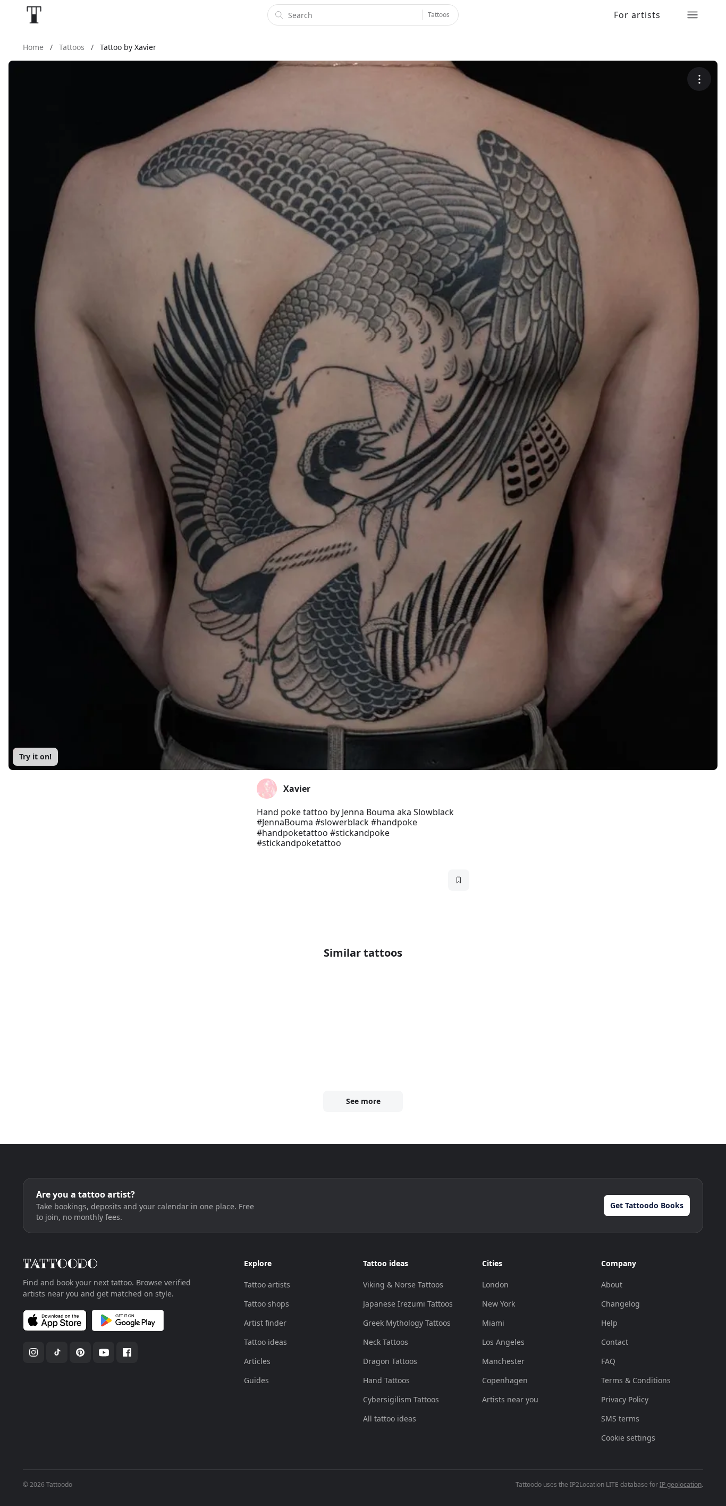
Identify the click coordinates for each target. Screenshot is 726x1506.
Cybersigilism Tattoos (401, 1399)
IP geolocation (681, 1484)
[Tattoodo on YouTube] (103, 1352)
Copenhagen (505, 1380)
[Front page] (34, 15)
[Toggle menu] (692, 15)
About (611, 1284)
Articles (257, 1361)
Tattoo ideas (265, 1342)
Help (609, 1323)
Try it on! (35, 756)
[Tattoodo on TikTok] (56, 1352)
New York (498, 1304)
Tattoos (439, 14)
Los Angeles (503, 1342)
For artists (637, 15)
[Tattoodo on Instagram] (33, 1352)
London (495, 1284)
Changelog (620, 1304)
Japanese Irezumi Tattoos (408, 1304)
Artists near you (510, 1399)
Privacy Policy (624, 1399)
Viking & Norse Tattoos (403, 1284)
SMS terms (620, 1418)
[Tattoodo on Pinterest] (80, 1352)
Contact (614, 1342)
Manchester (503, 1361)
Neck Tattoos (385, 1342)
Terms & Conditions (636, 1380)
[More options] (699, 79)
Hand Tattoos (386, 1380)
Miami (493, 1323)
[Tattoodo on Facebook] (127, 1352)
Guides (256, 1380)
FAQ (608, 1361)
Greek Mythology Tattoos (407, 1323)
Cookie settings (628, 1438)
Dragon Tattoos (390, 1361)
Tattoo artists (267, 1284)
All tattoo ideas (389, 1418)
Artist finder (265, 1323)
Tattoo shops (266, 1304)
